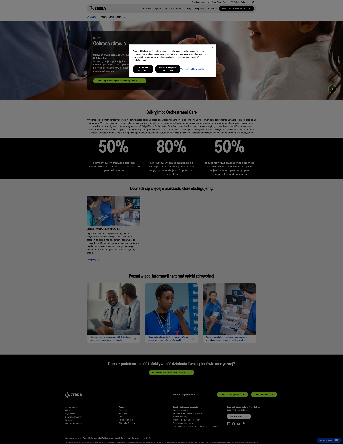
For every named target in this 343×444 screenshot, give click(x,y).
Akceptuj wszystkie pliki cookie (168, 69)
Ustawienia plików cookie (192, 69)
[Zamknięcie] (212, 48)
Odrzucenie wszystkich (143, 69)
